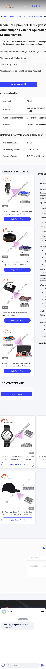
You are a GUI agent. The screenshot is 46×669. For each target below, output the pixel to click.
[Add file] (3, 665)
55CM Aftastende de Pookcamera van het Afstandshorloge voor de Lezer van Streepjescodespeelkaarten (17, 457)
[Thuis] (10, 6)
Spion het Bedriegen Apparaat (30, 16)
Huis (25, 6)
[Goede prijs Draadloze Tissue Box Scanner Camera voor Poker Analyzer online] (17, 293)
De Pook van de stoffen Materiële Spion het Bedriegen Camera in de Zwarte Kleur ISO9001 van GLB (17, 513)
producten (13, 16)
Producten (37, 6)
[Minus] (42, 611)
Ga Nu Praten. (17, 84)
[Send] (43, 665)
